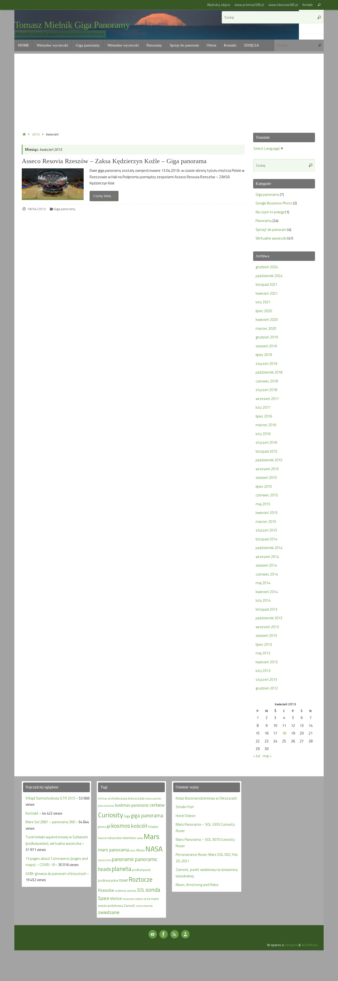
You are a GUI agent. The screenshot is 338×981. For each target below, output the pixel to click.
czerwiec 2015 (267, 495)
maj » (267, 756)
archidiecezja (117, 798)
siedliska (131, 891)
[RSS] (174, 934)
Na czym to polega (270, 212)
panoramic (123, 859)
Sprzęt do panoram (271, 229)
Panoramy (264, 220)
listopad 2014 (266, 539)
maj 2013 (263, 653)
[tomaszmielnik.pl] (163, 934)
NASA (154, 848)
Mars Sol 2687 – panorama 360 (50, 822)
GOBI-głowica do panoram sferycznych (55, 873)
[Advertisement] (169, 88)
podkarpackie (108, 880)
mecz (133, 850)
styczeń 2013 (266, 679)
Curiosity (110, 815)
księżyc (153, 826)
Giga (127, 816)
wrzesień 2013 (267, 627)
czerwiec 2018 (267, 381)
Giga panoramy (64, 208)
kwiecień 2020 (267, 319)
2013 (36, 134)
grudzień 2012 (267, 688)
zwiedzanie (109, 912)
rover (123, 880)
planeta (121, 868)
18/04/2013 (36, 208)
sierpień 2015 (266, 477)
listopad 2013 (266, 609)
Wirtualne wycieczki (271, 238)
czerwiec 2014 (267, 574)
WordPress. (310, 944)
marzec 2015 (266, 521)
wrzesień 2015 (267, 469)
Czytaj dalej (102, 195)
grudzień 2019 (267, 337)
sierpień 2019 (266, 346)
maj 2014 (263, 583)
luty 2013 (263, 670)
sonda (152, 889)
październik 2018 (269, 372)
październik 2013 (269, 618)
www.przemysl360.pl (249, 4)
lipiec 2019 (264, 354)
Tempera (291, 944)
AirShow (102, 799)
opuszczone (104, 860)
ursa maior (151, 898)
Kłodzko (102, 838)
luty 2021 (263, 302)
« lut (257, 756)
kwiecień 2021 (267, 293)
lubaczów (115, 837)
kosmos (120, 825)
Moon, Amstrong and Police (197, 885)
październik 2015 (269, 460)
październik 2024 (269, 276)
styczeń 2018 (266, 390)
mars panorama (113, 849)
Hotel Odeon (185, 816)
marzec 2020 (266, 328)
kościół (139, 826)
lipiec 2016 (264, 416)
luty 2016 (263, 434)
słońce (116, 898)
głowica (102, 827)
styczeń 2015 (266, 530)
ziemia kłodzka (144, 906)
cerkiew (157, 805)
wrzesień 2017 (267, 398)
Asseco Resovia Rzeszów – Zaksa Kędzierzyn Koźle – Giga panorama (114, 161)
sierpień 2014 (266, 565)
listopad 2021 (266, 284)
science (120, 890)
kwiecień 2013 (267, 662)
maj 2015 (263, 504)
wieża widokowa (110, 905)
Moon (140, 850)
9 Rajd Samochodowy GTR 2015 (50, 798)
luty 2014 (263, 600)
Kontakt (307, 4)
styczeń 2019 (266, 363)
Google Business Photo (274, 203)
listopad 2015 (266, 451)
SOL (141, 890)
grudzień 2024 (267, 267)
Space (103, 898)
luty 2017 (263, 407)
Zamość (129, 905)
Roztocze (140, 879)
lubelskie (129, 837)
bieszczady (136, 798)
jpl (108, 826)
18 (284, 733)
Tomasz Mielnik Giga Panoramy (72, 25)
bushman (109, 806)
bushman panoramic (132, 805)
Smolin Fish (185, 807)
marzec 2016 (266, 425)
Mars (151, 836)
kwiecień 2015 (267, 512)
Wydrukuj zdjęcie (218, 4)
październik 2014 (269, 548)
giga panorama (147, 815)
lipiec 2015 (264, 486)
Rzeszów (106, 890)
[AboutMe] (185, 934)
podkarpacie (141, 869)
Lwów (140, 838)
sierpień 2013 (266, 635)
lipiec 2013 (264, 644)
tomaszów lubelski (132, 899)
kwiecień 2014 (267, 592)
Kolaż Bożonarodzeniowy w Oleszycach (206, 798)
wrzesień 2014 (267, 556)
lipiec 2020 (264, 311)
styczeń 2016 (266, 442)
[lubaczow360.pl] (152, 934)
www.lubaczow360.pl (283, 4)
